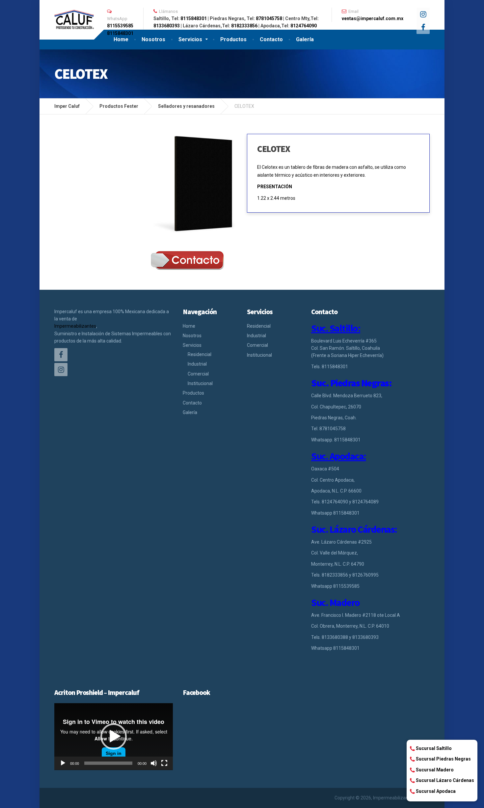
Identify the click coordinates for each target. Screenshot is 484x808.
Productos (233, 39)
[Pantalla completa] (164, 763)
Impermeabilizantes (75, 326)
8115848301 (193, 18)
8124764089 (365, 501)
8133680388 (335, 637)
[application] (113, 736)
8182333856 (244, 25)
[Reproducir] (63, 763)
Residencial (199, 354)
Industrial (197, 364)
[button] (113, 736)
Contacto (271, 39)
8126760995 (365, 575)
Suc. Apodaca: (338, 456)
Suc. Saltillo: (335, 328)
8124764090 (303, 25)
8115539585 (120, 25)
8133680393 (166, 25)
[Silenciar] (153, 763)
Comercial (198, 373)
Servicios (190, 39)
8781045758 (269, 18)
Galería (305, 39)
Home (121, 39)
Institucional (200, 383)
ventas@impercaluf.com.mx (372, 18)
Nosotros (153, 39)
